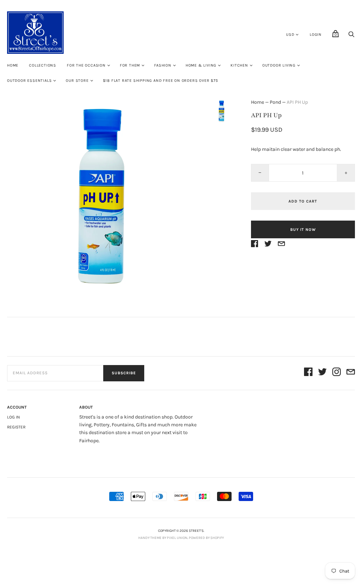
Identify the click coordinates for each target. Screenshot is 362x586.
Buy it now (303, 229)
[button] (221, 111)
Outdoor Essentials (29, 80)
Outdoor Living (279, 65)
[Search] (351, 36)
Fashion (162, 65)
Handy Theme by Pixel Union (162, 538)
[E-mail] (350, 373)
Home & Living (201, 65)
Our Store (77, 80)
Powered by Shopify (206, 538)
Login (316, 34)
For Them (130, 65)
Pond (275, 102)
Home (12, 65)
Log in (13, 417)
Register (16, 427)
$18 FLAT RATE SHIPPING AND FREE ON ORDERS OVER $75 (160, 80)
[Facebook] (308, 373)
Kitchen (239, 65)
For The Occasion (86, 65)
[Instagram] (336, 373)
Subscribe (124, 373)
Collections (42, 65)
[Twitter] (322, 373)
